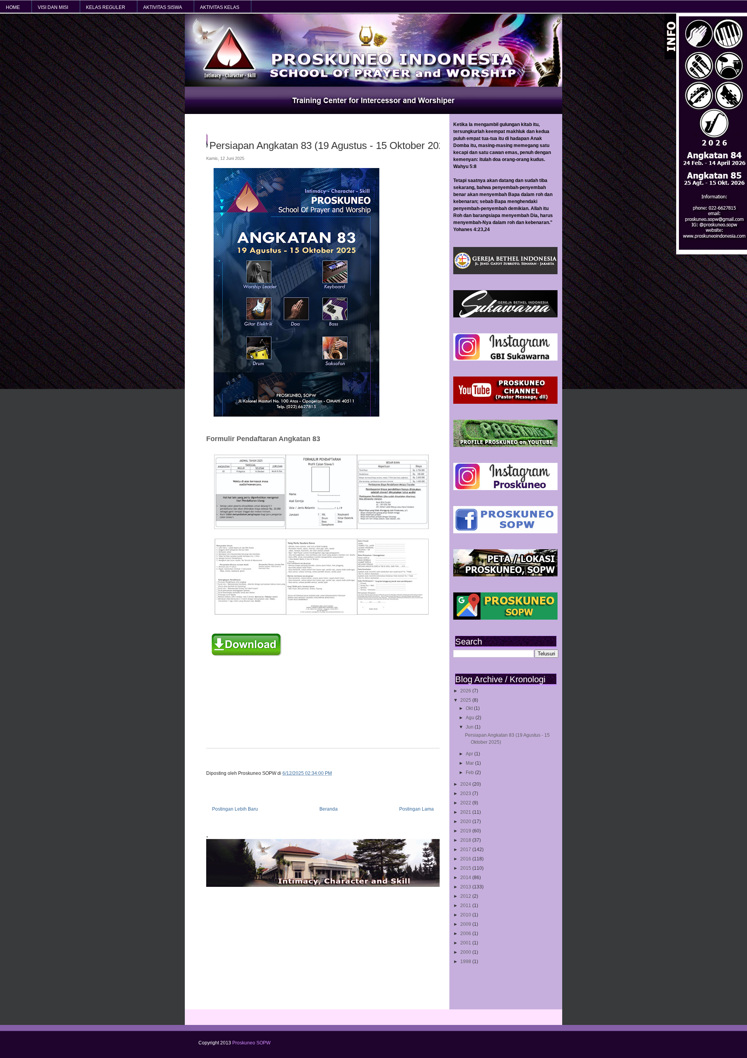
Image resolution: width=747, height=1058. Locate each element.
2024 (466, 784)
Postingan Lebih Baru (235, 809)
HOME (13, 7)
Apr (470, 754)
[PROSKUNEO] (505, 488)
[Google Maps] (505, 618)
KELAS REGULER (105, 7)
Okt (470, 708)
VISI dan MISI (53, 7)
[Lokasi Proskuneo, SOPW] (505, 575)
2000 (466, 952)
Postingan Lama (416, 809)
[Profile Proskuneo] (505, 445)
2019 (466, 831)
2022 (466, 803)
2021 (466, 812)
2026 (466, 691)
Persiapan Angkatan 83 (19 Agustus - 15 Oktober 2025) (338, 145)
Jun (470, 727)
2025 (466, 700)
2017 (466, 849)
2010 (466, 915)
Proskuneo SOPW (251, 1043)
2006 (466, 933)
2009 (466, 924)
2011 (466, 905)
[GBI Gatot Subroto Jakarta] (505, 272)
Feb (470, 772)
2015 (466, 868)
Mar (470, 763)
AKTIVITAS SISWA (162, 7)
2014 (466, 877)
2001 (466, 943)
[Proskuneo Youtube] (505, 402)
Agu (470, 717)
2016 (466, 859)
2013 (466, 887)
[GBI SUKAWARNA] (505, 316)
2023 (466, 793)
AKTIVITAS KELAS (219, 7)
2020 (466, 821)
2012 (466, 896)
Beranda (328, 809)
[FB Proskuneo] (505, 531)
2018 (466, 840)
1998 (466, 961)
